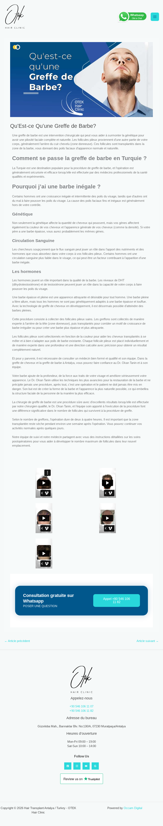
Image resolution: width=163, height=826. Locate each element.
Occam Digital (133, 808)
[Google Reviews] (95, 766)
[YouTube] (86, 766)
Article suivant (148, 641)
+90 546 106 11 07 (81, 706)
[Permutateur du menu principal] (155, 17)
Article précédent (17, 641)
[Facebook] (67, 766)
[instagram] (77, 766)
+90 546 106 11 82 (81, 710)
